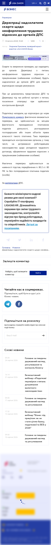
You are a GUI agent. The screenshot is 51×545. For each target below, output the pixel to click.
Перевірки (7, 18)
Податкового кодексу (13, 117)
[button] (4, 3)
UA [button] (33, 3)
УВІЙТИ (38, 273)
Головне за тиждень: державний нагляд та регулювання (35, 401)
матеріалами (11, 183)
